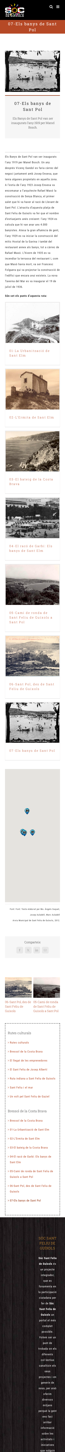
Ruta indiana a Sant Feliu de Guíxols (33, 1078)
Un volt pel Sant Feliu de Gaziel (30, 1096)
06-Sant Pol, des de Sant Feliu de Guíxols (32, 650)
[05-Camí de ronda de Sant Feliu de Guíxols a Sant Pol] (32, 585)
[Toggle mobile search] (51, 6)
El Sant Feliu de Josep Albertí (28, 1069)
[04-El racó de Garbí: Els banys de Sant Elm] (32, 518)
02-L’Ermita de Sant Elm (32, 386)
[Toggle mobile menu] (58, 6)
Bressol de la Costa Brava (26, 1051)
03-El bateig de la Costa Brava (32, 448)
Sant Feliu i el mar (21, 1087)
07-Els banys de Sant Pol (32, 719)
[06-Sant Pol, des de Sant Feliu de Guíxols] (32, 656)
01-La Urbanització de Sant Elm (32, 319)
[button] (32, 832)
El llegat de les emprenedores (29, 1060)
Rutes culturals (19, 1042)
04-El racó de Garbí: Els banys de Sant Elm (32, 512)
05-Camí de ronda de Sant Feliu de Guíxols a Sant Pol (32, 579)
